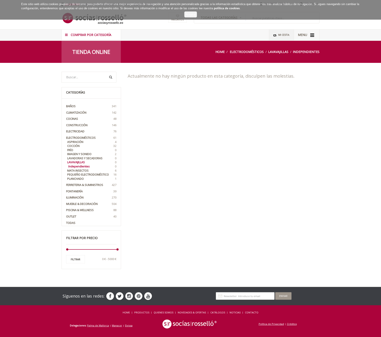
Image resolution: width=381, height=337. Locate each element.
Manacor (117, 325)
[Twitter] (119, 296)
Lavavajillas (278, 52)
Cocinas (91, 119)
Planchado (91, 179)
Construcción (91, 125)
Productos (141, 312)
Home (220, 52)
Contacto (251, 312)
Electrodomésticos (247, 52)
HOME (126, 312)
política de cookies (227, 8)
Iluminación (91, 197)
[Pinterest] (138, 296)
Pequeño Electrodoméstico (91, 174)
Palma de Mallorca (98, 325)
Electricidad (91, 131)
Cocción (91, 146)
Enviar (283, 296)
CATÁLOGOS (217, 312)
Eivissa (129, 325)
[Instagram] (129, 296)
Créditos (292, 324)
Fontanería (91, 191)
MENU (303, 35)
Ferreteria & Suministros (91, 185)
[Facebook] (110, 296)
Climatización (91, 112)
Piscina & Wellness (91, 210)
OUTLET (91, 216)
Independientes (306, 52)
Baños (91, 106)
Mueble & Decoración (91, 204)
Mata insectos (91, 170)
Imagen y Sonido (91, 154)
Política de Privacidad (271, 324)
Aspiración (91, 142)
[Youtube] (148, 296)
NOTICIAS (235, 312)
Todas (70, 223)
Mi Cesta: (284, 34)
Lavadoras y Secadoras (91, 158)
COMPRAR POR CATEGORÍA (90, 35)
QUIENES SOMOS (163, 312)
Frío (91, 150)
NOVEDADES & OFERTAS (192, 312)
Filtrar (75, 259)
